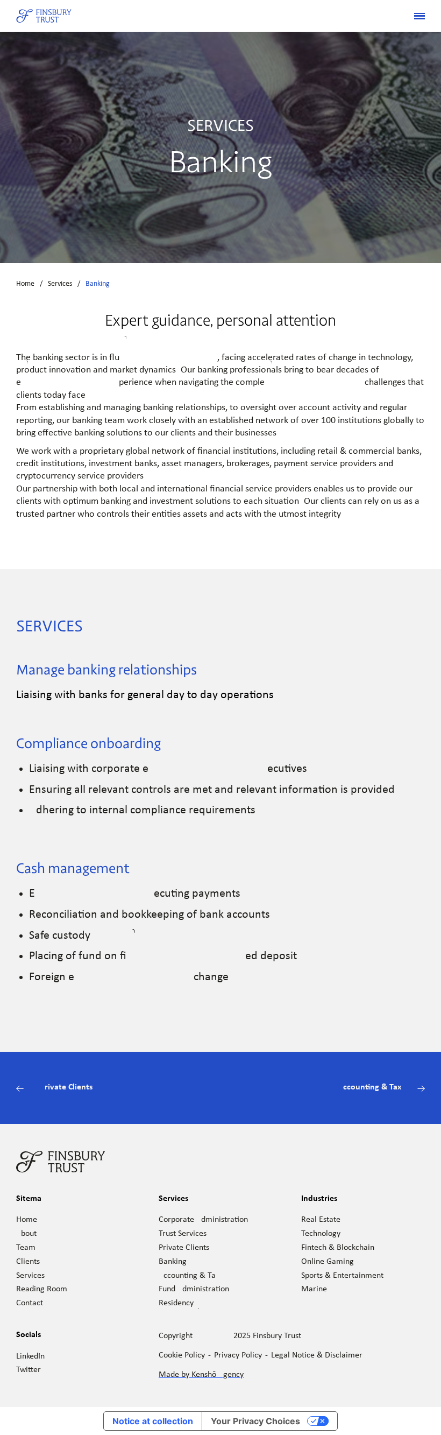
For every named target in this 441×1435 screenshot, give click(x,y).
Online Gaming (327, 1261)
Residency (176, 1303)
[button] (415, 16)
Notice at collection (152, 1421)
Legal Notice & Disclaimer (316, 1355)
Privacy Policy (238, 1355)
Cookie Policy (182, 1355)
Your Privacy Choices (255, 1421)
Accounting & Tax (189, 1275)
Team (25, 1247)
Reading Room (41, 1289)
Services (60, 284)
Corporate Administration (203, 1219)
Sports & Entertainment (342, 1275)
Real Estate (320, 1219)
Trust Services (183, 1233)
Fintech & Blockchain (337, 1247)
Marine (314, 1289)
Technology (320, 1233)
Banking (173, 1261)
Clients (28, 1261)
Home (25, 284)
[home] (44, 16)
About (26, 1233)
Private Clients (184, 1247)
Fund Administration (194, 1289)
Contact (29, 1303)
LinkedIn (30, 1356)
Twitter (28, 1370)
